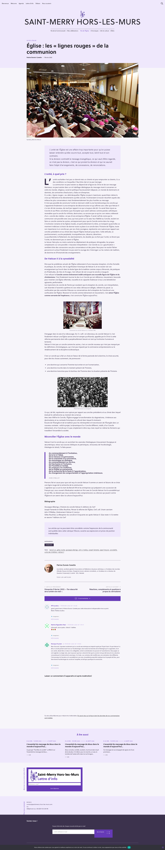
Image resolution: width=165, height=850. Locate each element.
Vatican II (61, 552)
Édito (112, 31)
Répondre (55, 619)
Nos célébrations (72, 31)
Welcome (14, 3)
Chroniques (94, 31)
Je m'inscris (100, 832)
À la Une (29, 741)
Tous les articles (64, 577)
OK (129, 847)
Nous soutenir (46, 3)
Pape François (104, 550)
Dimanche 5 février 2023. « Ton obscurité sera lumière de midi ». (61, 590)
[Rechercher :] (161, 3)
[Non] (163, 847)
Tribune (49, 545)
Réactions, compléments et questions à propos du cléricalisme (105, 590)
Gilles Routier (61, 550)
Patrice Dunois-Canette (34, 57)
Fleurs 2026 (38, 741)
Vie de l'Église (31, 40)
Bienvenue (5, 3)
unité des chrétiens (51, 552)
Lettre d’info (30, 3)
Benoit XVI (53, 550)
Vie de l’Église (84, 31)
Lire (30, 755)
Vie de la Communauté (58, 31)
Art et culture (105, 31)
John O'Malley (83, 550)
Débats (38, 3)
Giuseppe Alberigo (72, 550)
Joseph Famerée (94, 550)
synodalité (113, 550)
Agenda (21, 3)
